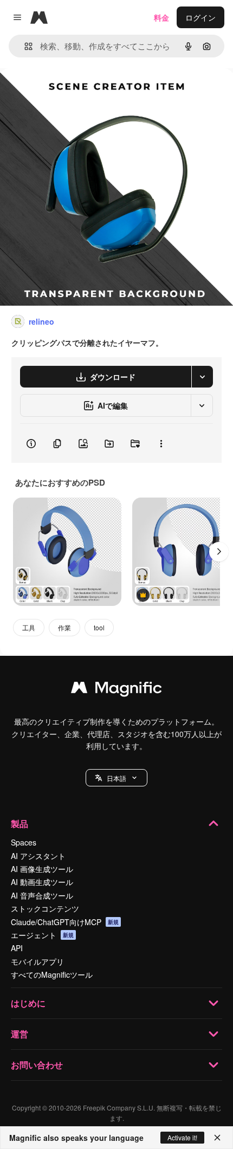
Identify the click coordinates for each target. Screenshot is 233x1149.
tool (99, 627)
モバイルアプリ (37, 961)
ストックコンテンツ (45, 908)
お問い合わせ (37, 1064)
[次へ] (219, 552)
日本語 (116, 778)
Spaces (23, 842)
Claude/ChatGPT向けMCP (65, 921)
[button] (116, 777)
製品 (19, 823)
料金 (161, 17)
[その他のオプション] (161, 443)
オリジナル (74, 93)
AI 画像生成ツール (42, 868)
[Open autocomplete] (24, 46)
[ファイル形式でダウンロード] (202, 377)
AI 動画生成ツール (42, 881)
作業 (64, 627)
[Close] (217, 1137)
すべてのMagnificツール (52, 974)
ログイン (200, 17)
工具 (28, 627)
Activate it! (182, 1137)
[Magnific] (116, 690)
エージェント (42, 934)
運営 (19, 1034)
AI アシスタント (38, 855)
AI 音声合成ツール (42, 895)
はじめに (28, 1003)
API (17, 948)
